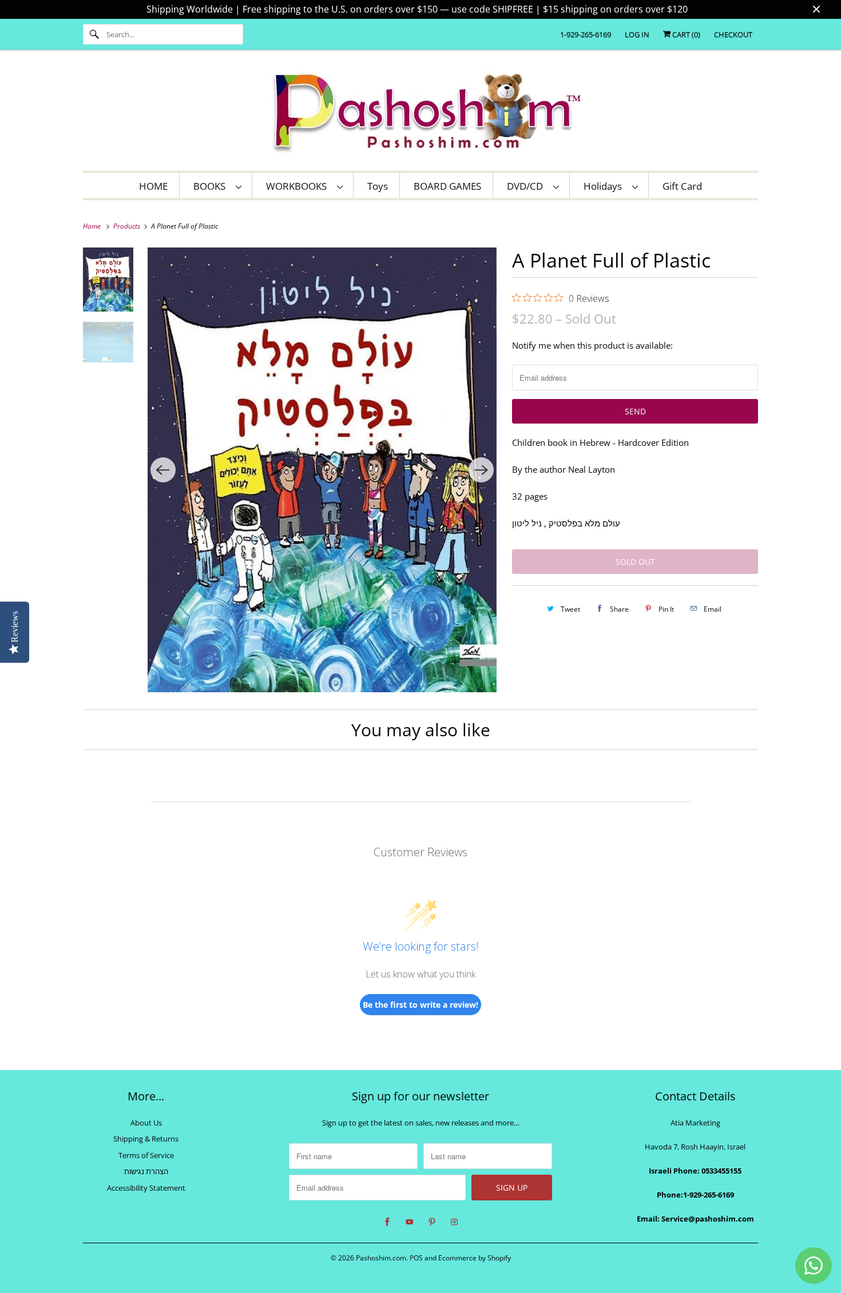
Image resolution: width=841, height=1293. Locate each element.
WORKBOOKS (298, 186)
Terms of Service (146, 1155)
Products (127, 226)
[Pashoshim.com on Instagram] (454, 1222)
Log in (637, 34)
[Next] (481, 469)
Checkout (733, 34)
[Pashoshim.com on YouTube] (409, 1222)
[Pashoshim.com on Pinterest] (432, 1222)
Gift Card (682, 186)
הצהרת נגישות (146, 1171)
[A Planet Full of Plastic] (322, 470)
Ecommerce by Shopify (474, 1258)
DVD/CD (527, 186)
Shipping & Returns (145, 1139)
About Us (146, 1123)
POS (416, 1258)
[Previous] (163, 469)
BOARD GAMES (447, 186)
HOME (153, 186)
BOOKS (211, 186)
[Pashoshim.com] (420, 113)
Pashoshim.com (381, 1258)
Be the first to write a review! (420, 1004)
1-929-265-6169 (585, 34)
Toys (377, 186)
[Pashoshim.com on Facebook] (387, 1222)
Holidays (605, 186)
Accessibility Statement (146, 1188)
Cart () (685, 34)
